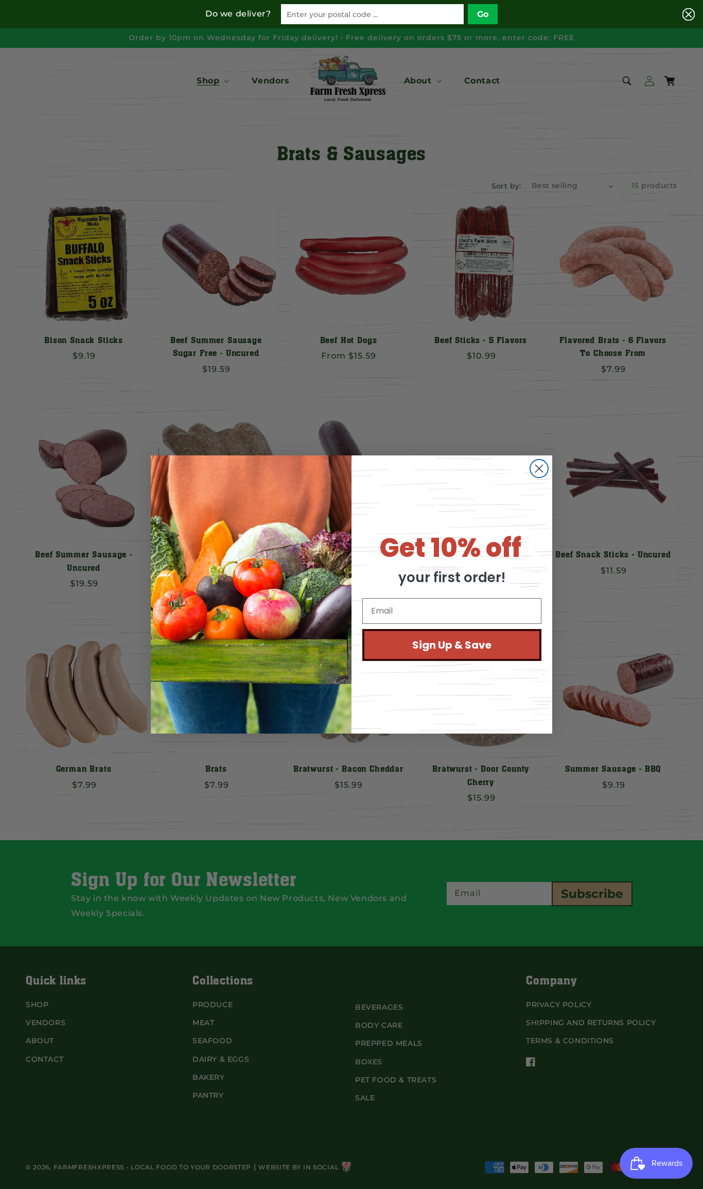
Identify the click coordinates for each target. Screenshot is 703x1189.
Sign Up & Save (451, 645)
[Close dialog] (539, 469)
